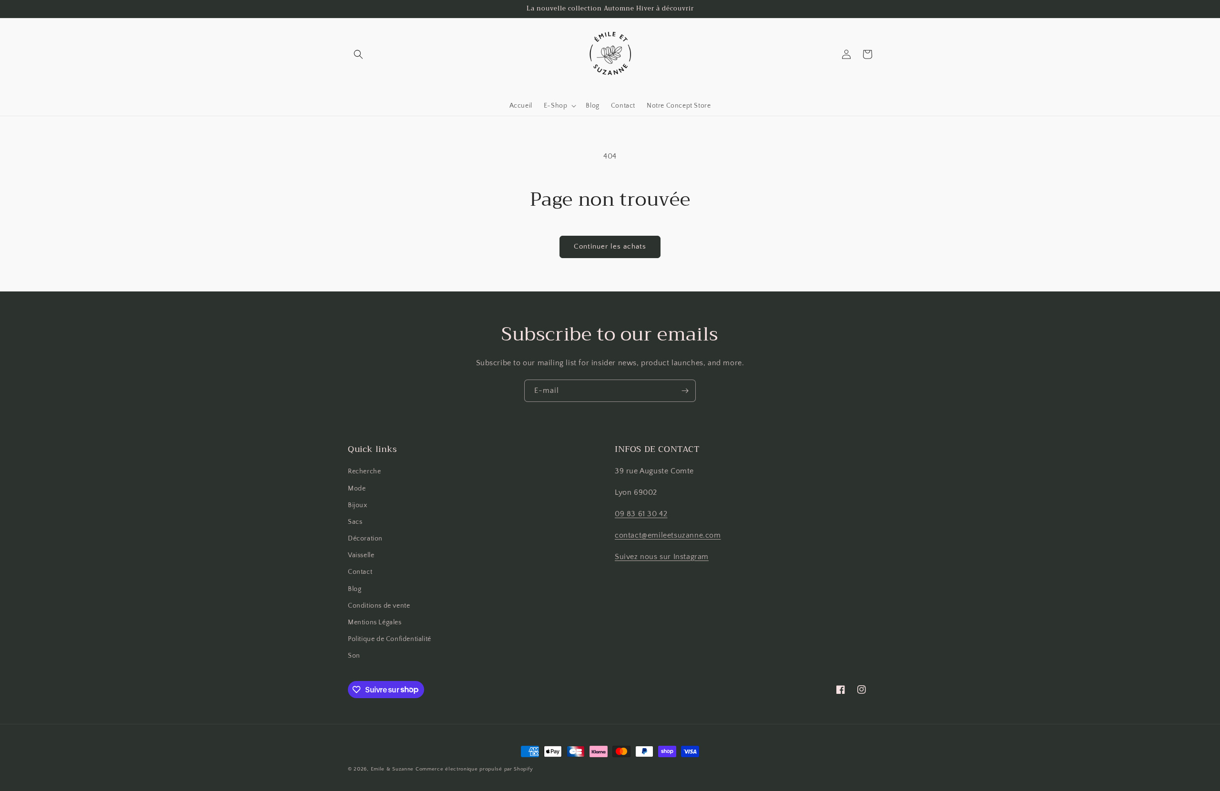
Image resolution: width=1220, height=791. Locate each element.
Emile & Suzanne (392, 769)
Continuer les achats (610, 246)
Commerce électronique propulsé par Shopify (474, 769)
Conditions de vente (379, 606)
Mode (357, 488)
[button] (358, 54)
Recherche (364, 471)
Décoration (365, 538)
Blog (354, 589)
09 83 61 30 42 (641, 514)
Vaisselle (361, 555)
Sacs (355, 522)
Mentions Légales (375, 622)
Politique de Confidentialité (389, 639)
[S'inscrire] (684, 391)
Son (354, 656)
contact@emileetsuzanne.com (668, 535)
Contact (360, 572)
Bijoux (357, 505)
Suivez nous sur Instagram (662, 556)
